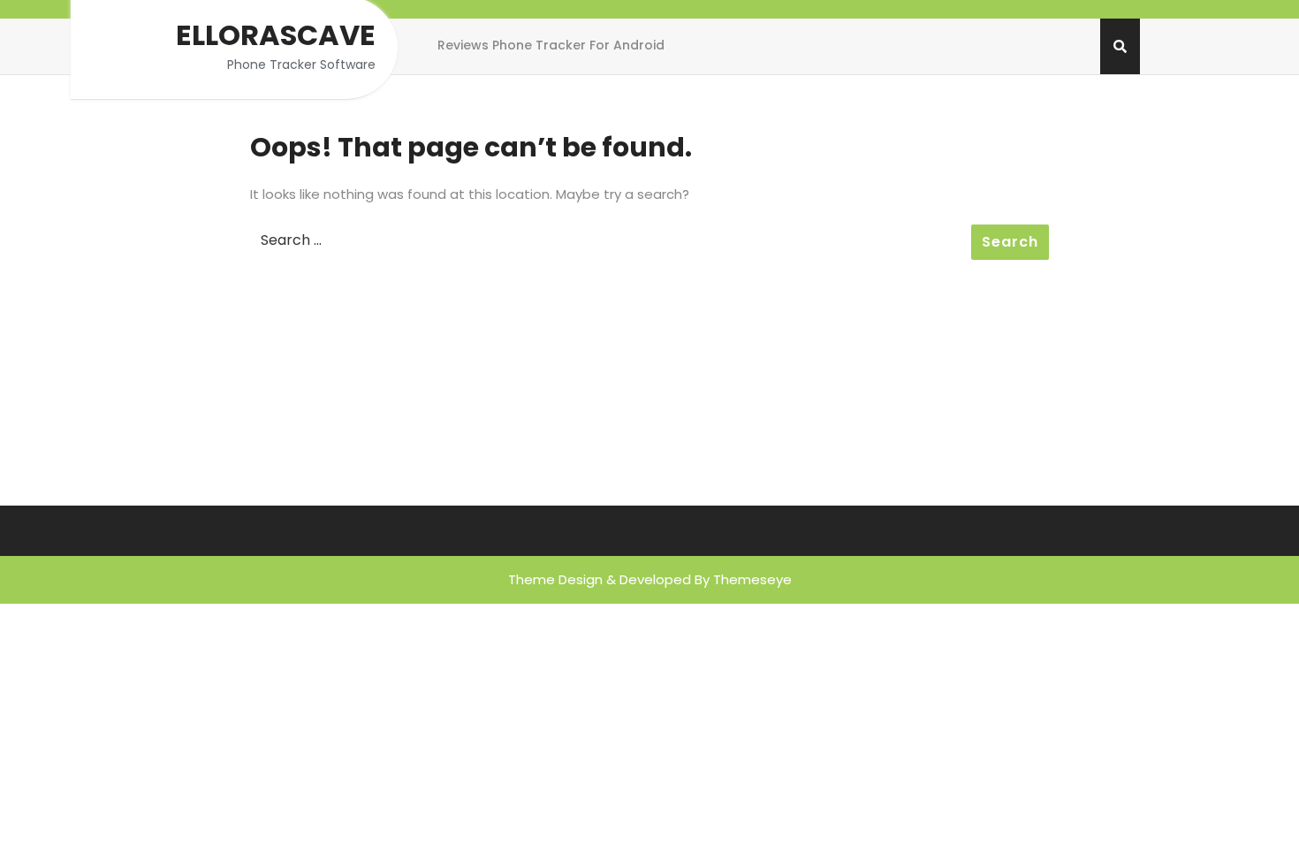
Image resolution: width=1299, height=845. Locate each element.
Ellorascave (276, 35)
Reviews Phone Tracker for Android (551, 45)
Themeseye (752, 579)
